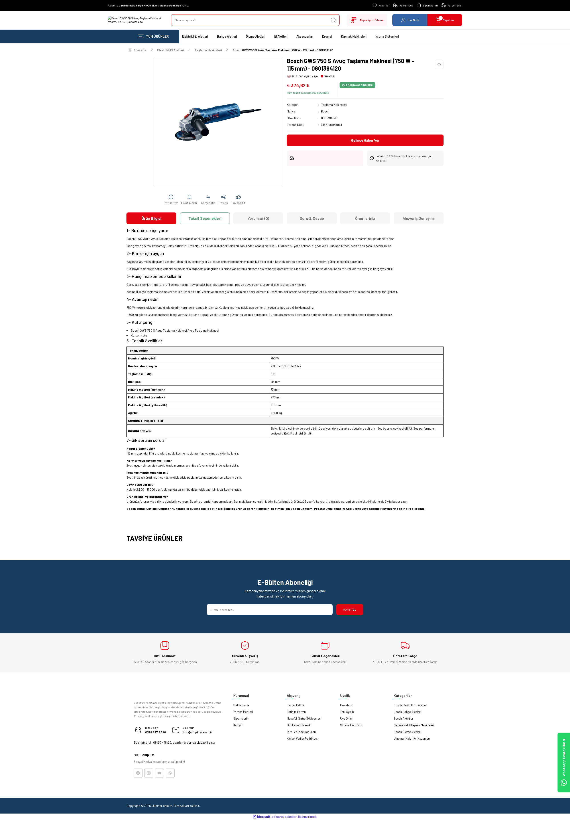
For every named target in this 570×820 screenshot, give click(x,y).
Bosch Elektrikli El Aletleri (411, 705)
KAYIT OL (349, 609)
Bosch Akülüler (403, 718)
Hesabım (346, 705)
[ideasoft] (262, 817)
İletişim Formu (296, 712)
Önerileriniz (365, 218)
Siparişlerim (241, 718)
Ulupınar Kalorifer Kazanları (412, 738)
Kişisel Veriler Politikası (302, 738)
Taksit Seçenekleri (204, 218)
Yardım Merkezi (243, 712)
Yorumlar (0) (258, 218)
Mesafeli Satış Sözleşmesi (304, 718)
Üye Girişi (346, 718)
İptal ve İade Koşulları (301, 732)
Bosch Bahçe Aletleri (407, 712)
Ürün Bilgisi (151, 218)
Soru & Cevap (312, 218)
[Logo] (136, 20)
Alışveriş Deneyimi (419, 218)
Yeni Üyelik (347, 712)
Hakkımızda (241, 705)
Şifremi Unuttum (351, 725)
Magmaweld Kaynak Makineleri (414, 725)
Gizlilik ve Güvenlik (299, 725)
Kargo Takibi (295, 705)
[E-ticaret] (284, 817)
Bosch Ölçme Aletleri (407, 732)
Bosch (325, 111)
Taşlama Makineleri (334, 104)
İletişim (238, 725)
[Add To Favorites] (439, 64)
